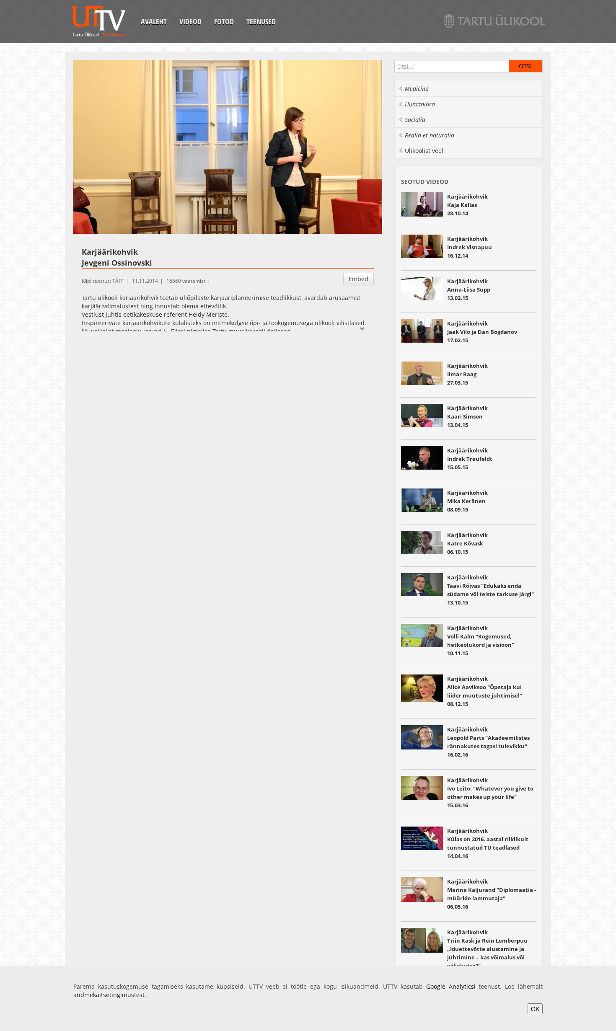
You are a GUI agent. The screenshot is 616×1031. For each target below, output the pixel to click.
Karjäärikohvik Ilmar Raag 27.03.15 (467, 374)
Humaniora (420, 104)
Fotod (224, 21)
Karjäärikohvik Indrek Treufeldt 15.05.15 (469, 459)
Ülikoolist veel (424, 151)
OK (535, 1009)
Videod (190, 21)
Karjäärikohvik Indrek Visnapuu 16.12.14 (469, 247)
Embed (358, 279)
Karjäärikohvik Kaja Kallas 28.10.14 (467, 205)
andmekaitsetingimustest (109, 995)
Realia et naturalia (429, 135)
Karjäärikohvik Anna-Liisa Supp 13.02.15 (469, 289)
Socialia (415, 120)
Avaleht (154, 21)
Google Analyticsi (451, 986)
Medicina (417, 89)
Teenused (261, 21)
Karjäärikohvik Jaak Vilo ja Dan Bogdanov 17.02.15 (482, 332)
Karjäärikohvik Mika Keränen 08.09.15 (467, 501)
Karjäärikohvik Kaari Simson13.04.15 (467, 416)
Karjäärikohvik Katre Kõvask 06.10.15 (467, 543)
